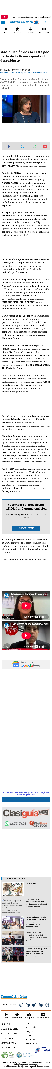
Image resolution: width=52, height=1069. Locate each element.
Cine (28, 1035)
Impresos (31, 1043)
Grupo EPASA (8, 1043)
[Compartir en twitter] (22, 146)
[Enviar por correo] (45, 146)
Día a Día (31, 1027)
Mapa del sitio (10, 1028)
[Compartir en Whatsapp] (34, 146)
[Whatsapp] (21, 1005)
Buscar (5, 1024)
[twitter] (34, 1005)
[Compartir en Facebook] (8, 146)
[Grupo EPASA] (42, 1050)
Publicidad (8, 1038)
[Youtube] (41, 1005)
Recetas (30, 1039)
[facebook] (28, 1005)
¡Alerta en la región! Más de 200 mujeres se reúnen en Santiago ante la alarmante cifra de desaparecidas (36, 922)
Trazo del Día (31, 884)
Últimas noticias (14, 878)
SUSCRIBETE (26, 528)
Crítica (30, 1023)
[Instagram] (47, 1005)
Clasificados (9, 1033)
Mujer (29, 1031)
